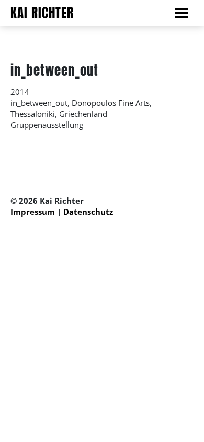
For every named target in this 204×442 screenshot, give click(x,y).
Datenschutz (88, 211)
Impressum (32, 211)
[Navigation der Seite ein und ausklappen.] (187, 13)
